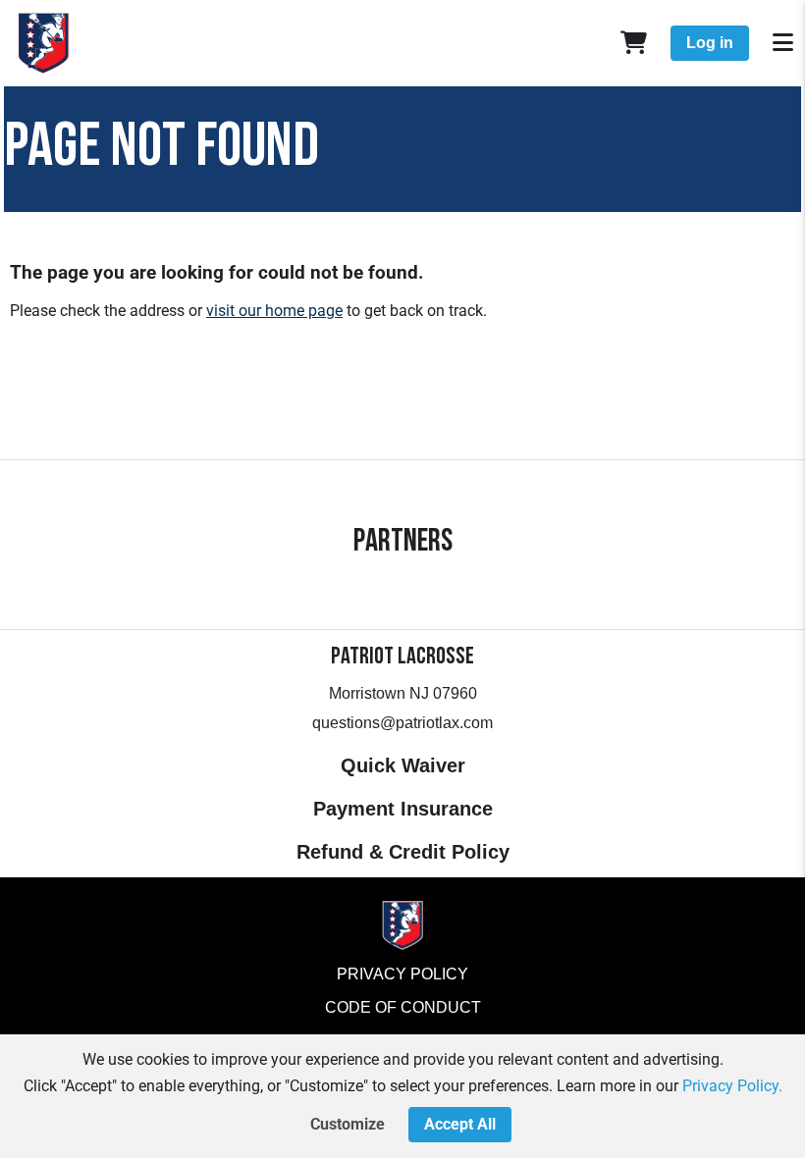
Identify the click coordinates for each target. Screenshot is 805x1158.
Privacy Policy (402, 974)
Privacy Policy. (732, 1086)
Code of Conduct (403, 1007)
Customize (347, 1124)
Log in (709, 42)
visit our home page (274, 310)
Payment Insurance (403, 808)
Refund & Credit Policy (403, 852)
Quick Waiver (403, 765)
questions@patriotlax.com (402, 722)
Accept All (460, 1124)
